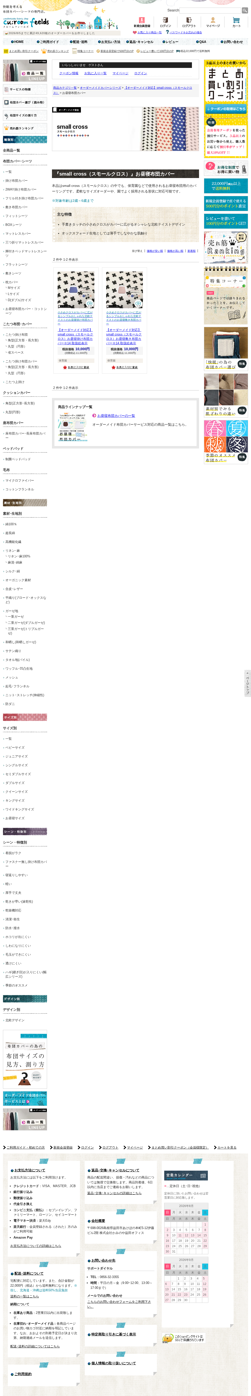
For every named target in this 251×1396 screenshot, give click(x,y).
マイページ (120, 73)
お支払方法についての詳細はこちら (35, 1246)
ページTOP (247, 683)
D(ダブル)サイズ (19, 300)
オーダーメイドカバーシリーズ (100, 88)
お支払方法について (29, 1170)
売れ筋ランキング (58, 51)
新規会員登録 (63, 1147)
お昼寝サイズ (15, 818)
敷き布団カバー (16, 207)
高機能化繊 (13, 542)
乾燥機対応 (13, 910)
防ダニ (10, 704)
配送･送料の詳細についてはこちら (35, 1346)
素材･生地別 (12, 513)
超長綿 (10, 533)
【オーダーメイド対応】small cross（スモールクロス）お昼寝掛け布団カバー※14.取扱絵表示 (75, 328)
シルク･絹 (12, 571)
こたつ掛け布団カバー (21, 361)
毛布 (6, 470)
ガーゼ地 (11, 611)
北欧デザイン (15, 1020)
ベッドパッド (13, 448)
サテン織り (13, 651)
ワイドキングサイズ (19, 809)
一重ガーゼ (16, 616)
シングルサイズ (16, 765)
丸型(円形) (12, 412)
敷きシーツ (13, 273)
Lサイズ (13, 294)
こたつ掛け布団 (16, 334)
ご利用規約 (23, 1374)
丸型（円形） (17, 346)
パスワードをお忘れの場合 (186, 32)
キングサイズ (15, 800)
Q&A (202, 42)
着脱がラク (13, 853)
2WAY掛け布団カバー (21, 189)
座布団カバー (13, 423)
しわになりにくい (18, 946)
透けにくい (13, 963)
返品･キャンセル (141, 42)
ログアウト (110, 1147)
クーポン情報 (68, 73)
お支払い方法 (110, 42)
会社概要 (98, 1221)
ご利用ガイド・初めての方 (26, 1147)
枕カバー (11, 282)
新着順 (192, 250)
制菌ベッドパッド (18, 459)
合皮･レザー (14, 589)
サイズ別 (10, 728)
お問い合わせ (233, 42)
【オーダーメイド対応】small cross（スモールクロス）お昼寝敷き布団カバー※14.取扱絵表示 (124, 328)
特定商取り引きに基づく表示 (113, 1334)
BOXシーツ (13, 225)
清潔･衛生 (12, 919)
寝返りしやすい (16, 875)
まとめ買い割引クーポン (24, 51)
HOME (19, 42)
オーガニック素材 (18, 580)
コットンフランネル (19, 489)
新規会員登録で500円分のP (117, 51)
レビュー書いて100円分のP (157, 51)
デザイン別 (11, 1010)
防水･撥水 (12, 928)
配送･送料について (29, 1273)
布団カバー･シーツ (17, 161)
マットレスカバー (18, 233)
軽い (8, 884)
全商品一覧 (11, 150)
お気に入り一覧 (95, 73)
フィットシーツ (16, 216)
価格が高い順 (175, 250)
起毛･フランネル (17, 686)
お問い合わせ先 (103, 1260)
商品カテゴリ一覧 (65, 88)
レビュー (172, 42)
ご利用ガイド (49, 42)
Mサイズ (14, 288)
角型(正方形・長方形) (23, 340)
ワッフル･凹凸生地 (19, 668)
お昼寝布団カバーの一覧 (116, 416)
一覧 (8, 172)
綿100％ (11, 524)
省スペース (16, 352)
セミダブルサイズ (18, 774)
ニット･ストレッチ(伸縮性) (24, 695)
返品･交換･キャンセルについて (115, 1170)
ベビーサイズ (15, 747)
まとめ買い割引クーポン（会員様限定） (180, 1147)
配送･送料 (80, 42)
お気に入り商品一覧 (150, 32)
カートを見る (227, 1147)
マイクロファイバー (19, 480)
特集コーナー (85, 51)
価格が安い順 (155, 250)
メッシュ (11, 677)
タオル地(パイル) (17, 660)
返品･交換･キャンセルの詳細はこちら (114, 1193)
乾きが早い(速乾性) (19, 901)
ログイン (140, 73)
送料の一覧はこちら (24, 1296)
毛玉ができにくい (18, 954)
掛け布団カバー (16, 180)
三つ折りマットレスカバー (24, 242)
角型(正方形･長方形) (20, 403)
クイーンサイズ (16, 792)
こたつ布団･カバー (17, 324)
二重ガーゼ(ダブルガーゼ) (26, 623)
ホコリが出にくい (18, 937)
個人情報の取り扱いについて (113, 1363)
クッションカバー (16, 393)
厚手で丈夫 (13, 893)
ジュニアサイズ (16, 756)
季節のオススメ (16, 985)
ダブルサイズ (15, 783)
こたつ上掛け (15, 382)
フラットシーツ (16, 264)
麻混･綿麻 (15, 562)
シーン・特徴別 (15, 842)
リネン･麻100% (19, 556)
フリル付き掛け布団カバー (24, 198)
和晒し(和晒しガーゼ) (20, 642)
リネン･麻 (12, 550)
